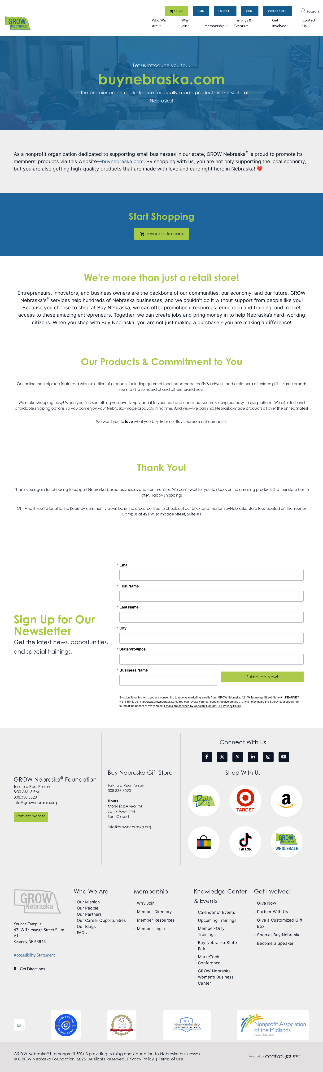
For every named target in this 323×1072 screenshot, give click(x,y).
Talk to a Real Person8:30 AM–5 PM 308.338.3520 (32, 792)
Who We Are (159, 23)
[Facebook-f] (207, 757)
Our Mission (88, 902)
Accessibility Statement (34, 955)
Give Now (266, 903)
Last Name (129, 607)
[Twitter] (222, 757)
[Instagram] (268, 757)
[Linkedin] (253, 757)
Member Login (151, 928)
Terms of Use (171, 1059)
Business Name (133, 670)
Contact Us (308, 23)
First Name (129, 586)
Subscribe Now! (262, 676)
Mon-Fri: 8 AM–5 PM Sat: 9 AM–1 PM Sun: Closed (125, 809)
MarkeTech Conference (209, 959)
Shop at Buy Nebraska (279, 934)
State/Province (132, 649)
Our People (87, 908)
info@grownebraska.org (35, 802)
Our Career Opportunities (101, 920)
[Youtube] (284, 757)
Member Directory (154, 911)
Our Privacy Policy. (229, 706)
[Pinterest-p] (237, 757)
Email (124, 565)
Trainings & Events (242, 23)
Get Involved (279, 23)
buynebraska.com (161, 79)
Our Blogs (86, 926)
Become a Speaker (275, 943)
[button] (176, 11)
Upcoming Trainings (217, 920)
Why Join (185, 23)
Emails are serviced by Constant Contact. (190, 706)
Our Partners (89, 914)
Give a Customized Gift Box (279, 923)
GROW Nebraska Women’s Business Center (216, 977)
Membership (215, 26)
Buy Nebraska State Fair (217, 945)
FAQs (82, 932)
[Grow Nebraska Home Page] (37, 901)
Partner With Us (272, 911)
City (123, 628)
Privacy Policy (140, 1059)
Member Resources (156, 920)
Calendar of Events (216, 912)
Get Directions (32, 968)
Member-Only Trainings (211, 931)
